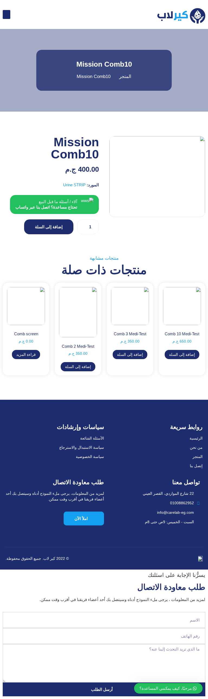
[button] (6, 14)
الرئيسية (196, 438)
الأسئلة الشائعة (92, 438)
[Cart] (17, 14)
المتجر (198, 456)
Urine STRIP (74, 185)
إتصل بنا (196, 466)
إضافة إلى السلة (49, 227)
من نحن (196, 447)
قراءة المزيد (26, 354)
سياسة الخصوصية (90, 456)
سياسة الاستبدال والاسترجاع (81, 447)
